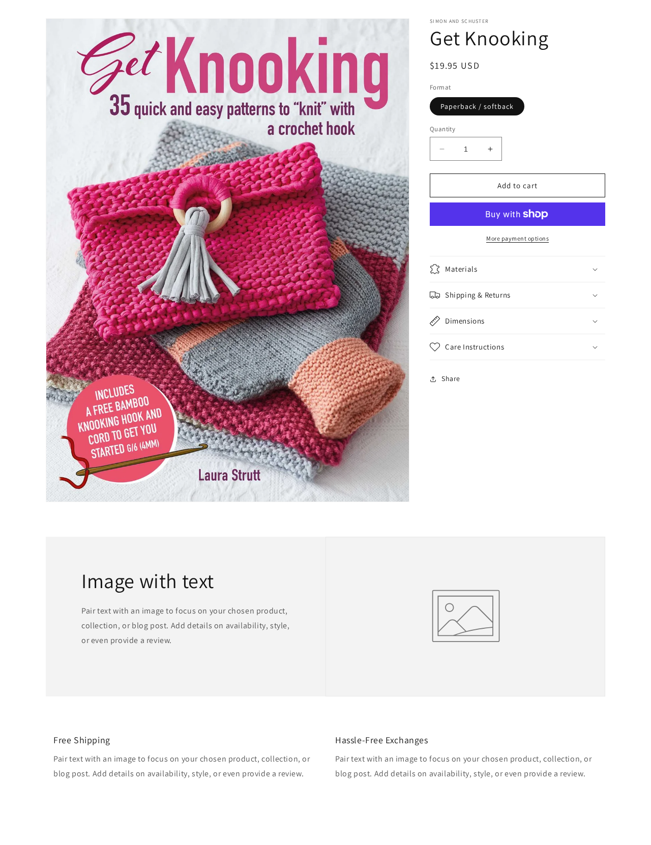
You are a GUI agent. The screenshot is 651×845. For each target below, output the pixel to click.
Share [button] (450, 378)
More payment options (517, 238)
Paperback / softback (477, 106)
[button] (517, 269)
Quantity (442, 129)
